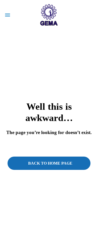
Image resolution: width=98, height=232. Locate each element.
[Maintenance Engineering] (49, 15)
